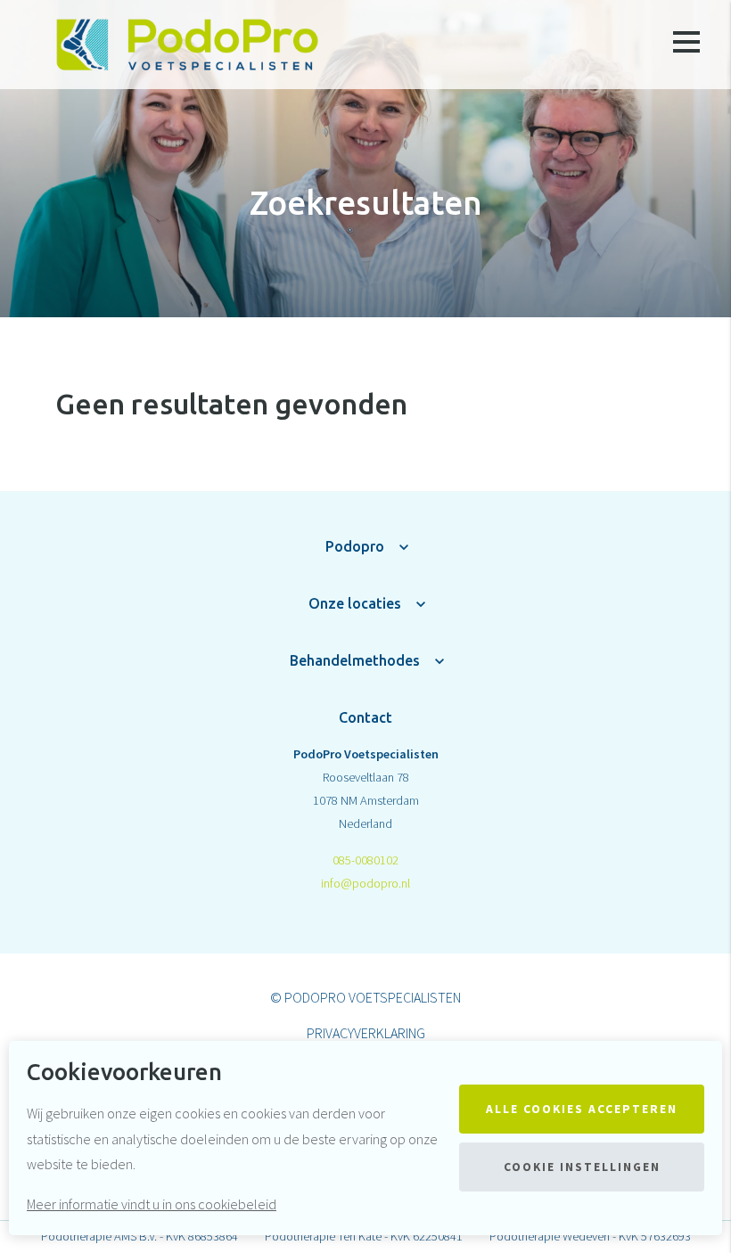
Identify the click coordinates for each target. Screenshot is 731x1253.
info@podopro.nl (365, 883)
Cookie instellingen (582, 1167)
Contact (365, 717)
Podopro (354, 546)
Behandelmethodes (355, 660)
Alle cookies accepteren (582, 1109)
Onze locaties (354, 603)
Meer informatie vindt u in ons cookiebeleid (151, 1204)
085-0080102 (365, 860)
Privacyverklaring (366, 1033)
